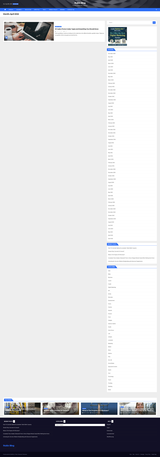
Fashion (110, 307)
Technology (110, 376)
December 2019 (112, 208)
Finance (110, 313)
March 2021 (111, 159)
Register (109, 424)
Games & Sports (58, 26)
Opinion (11, 9)
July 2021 (110, 146)
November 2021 (112, 132)
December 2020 (112, 169)
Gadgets (110, 320)
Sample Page (154, 454)
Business (19, 9)
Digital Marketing (112, 287)
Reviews (62, 9)
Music (109, 350)
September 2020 (112, 179)
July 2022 (110, 106)
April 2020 (110, 195)
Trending (110, 383)
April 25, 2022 (59, 31)
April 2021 (110, 156)
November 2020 (112, 172)
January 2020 (111, 205)
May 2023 (110, 76)
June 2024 (110, 66)
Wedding (110, 386)
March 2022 (111, 119)
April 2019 (110, 235)
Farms (109, 303)
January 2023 (111, 86)
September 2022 (112, 99)
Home (131, 454)
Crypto (109, 284)
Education (28, 9)
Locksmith (110, 340)
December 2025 (112, 53)
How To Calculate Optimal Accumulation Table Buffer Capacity (122, 248)
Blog (133, 454)
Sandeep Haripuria (21, 412)
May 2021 (110, 152)
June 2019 (110, 228)
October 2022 (111, 96)
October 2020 (111, 175)
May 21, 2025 (86, 412)
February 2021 (111, 162)
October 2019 (111, 215)
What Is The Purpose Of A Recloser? (116, 254)
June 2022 (110, 109)
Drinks (109, 293)
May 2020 (110, 192)
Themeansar (24, 454)
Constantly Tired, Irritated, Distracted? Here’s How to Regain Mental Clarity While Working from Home (131, 258)
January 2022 (111, 126)
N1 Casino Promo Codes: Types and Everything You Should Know (76, 29)
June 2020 (110, 189)
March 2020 (111, 198)
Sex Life (110, 360)
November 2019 (112, 212)
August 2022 (111, 103)
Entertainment (111, 300)
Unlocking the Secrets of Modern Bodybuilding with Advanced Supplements (125, 261)
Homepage (142, 454)
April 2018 (110, 238)
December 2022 (112, 89)
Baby (109, 274)
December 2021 (112, 129)
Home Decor (111, 330)
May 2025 (110, 56)
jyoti (66, 31)
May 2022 (110, 113)
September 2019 (112, 218)
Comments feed (110, 433)
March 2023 (111, 80)
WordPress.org (110, 436)
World (109, 389)
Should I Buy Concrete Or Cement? (116, 251)
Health (109, 326)
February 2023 (111, 83)
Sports (109, 369)
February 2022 (111, 122)
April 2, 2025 (125, 412)
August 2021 (111, 142)
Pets (109, 356)
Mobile (109, 346)
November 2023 (112, 73)
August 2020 (111, 182)
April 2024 (110, 70)
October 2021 (111, 136)
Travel (109, 379)
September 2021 (112, 139)
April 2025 (110, 60)
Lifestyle (37, 9)
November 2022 (112, 93)
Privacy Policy (53, 9)
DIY (109, 290)
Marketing (110, 343)
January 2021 (111, 165)
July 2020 (110, 185)
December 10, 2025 (10, 412)
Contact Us (70, 9)
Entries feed (109, 430)
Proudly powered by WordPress (9, 454)
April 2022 (110, 116)
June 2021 (110, 149)
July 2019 (110, 225)
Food (109, 317)
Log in (108, 427)
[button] (156, 9)
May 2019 (110, 232)
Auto (109, 270)
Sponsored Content (112, 366)
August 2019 (111, 222)
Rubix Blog (80, 3)
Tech (44, 9)
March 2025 (111, 63)
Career (109, 280)
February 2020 (111, 202)
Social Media (111, 363)
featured (110, 310)
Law (109, 333)
